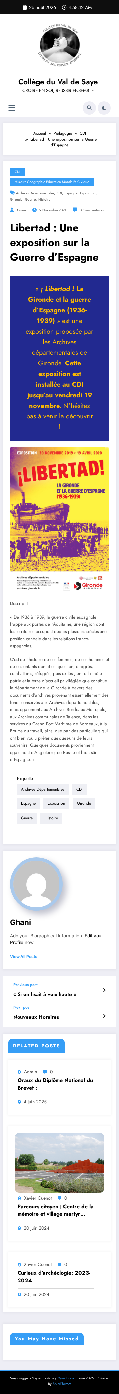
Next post (22, 1007)
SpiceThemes (62, 1383)
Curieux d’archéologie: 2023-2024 (54, 1276)
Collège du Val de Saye (58, 81)
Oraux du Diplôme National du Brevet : (55, 1084)
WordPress (66, 1378)
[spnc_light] (104, 108)
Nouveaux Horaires (36, 1017)
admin (30, 1071)
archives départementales (35, 193)
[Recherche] (89, 108)
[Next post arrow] (104, 1016)
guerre (30, 199)
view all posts (23, 956)
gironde (16, 199)
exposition (88, 193)
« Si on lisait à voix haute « (45, 994)
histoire (44, 199)
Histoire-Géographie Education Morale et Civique (52, 181)
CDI (17, 171)
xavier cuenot (38, 1198)
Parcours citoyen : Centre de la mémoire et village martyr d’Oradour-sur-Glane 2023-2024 (56, 1210)
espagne (71, 193)
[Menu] (11, 108)
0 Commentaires (92, 210)
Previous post (25, 984)
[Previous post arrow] (104, 990)
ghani (21, 210)
